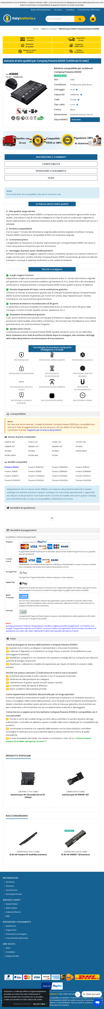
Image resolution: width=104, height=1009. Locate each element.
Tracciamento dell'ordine (89, 10)
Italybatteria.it (51, 994)
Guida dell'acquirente (40, 10)
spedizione (11, 926)
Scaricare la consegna (16, 934)
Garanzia (10, 886)
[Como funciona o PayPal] (52, 986)
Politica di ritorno (13, 912)
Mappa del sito (12, 956)
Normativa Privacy (14, 894)
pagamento (11, 930)
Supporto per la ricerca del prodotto (44, 430)
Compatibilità (51, 164)
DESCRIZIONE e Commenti (51, 157)
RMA (8, 916)
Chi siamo (58, 10)
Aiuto (8, 948)
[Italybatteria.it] (20, 21)
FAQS (51, 178)
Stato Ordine (11, 908)
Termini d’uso (12, 890)
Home (35, 29)
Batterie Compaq (48, 29)
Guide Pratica (12, 904)
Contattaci (70, 10)
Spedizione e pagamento (51, 170)
